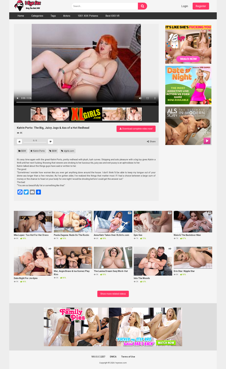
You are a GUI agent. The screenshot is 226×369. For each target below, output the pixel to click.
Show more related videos (113, 294)
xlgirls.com (68, 151)
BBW (23, 151)
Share (152, 141)
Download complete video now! (137, 128)
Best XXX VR (112, 15)
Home (21, 15)
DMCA (113, 356)
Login (184, 6)
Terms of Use (128, 356)
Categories (37, 15)
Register (201, 6)
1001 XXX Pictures (88, 15)
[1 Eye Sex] (28, 6)
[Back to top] (216, 360)
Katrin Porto (39, 151)
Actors (66, 15)
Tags (53, 15)
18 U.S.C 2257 (98, 356)
